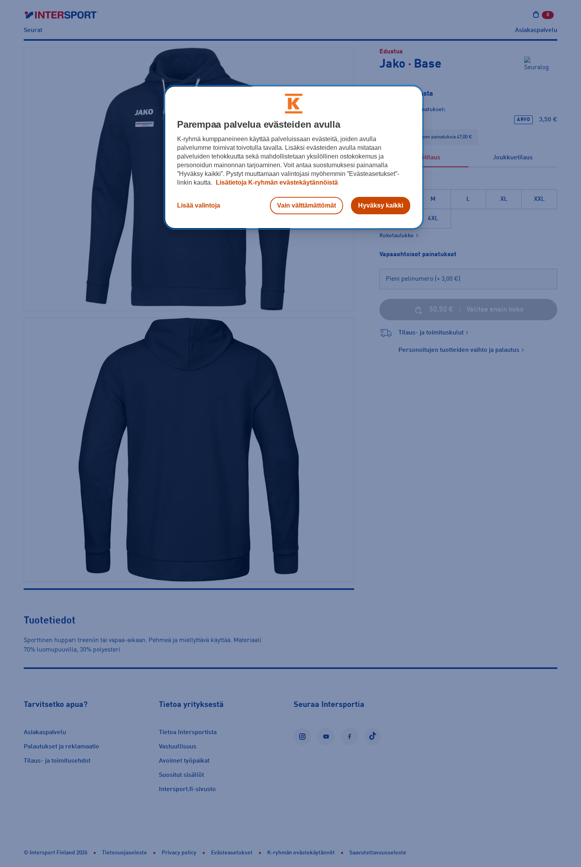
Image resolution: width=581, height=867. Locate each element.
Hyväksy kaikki (380, 205)
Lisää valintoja (198, 205)
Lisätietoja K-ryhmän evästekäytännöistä (276, 182)
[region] (293, 157)
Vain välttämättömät (306, 205)
